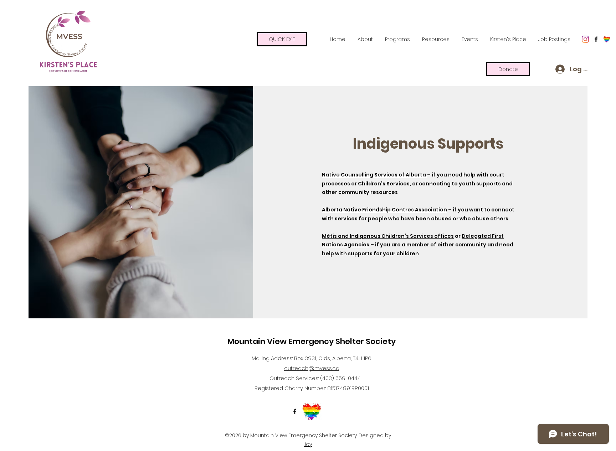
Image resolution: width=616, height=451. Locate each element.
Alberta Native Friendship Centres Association (384, 209)
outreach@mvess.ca (311, 368)
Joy (308, 444)
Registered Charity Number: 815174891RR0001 (312, 388)
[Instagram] (585, 39)
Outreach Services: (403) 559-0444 (315, 378)
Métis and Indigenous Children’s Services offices (388, 236)
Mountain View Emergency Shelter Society (311, 341)
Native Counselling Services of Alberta (374, 174)
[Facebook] (596, 39)
